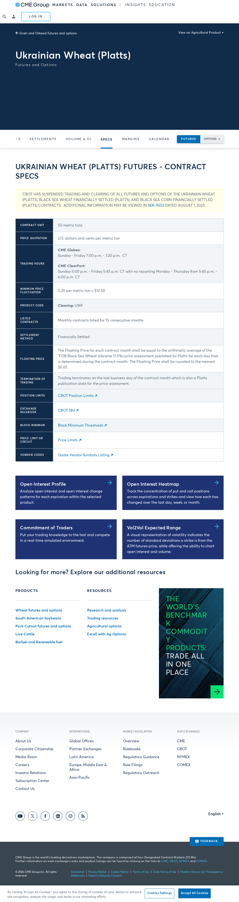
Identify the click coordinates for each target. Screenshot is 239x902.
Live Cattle (25, 634)
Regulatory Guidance (141, 757)
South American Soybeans (38, 618)
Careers (22, 765)
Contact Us (25, 789)
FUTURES (188, 139)
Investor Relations (30, 773)
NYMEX (183, 757)
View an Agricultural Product (199, 32)
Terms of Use (141, 872)
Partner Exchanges (85, 749)
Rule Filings (132, 765)
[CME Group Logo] (32, 5)
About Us (23, 741)
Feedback (209, 841)
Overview (131, 741)
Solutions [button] (103, 5)
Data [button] (82, 5)
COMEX (184, 765)
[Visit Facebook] (45, 816)
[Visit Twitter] (32, 816)
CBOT (182, 749)
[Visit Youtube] (20, 816)
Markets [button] (62, 5)
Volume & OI (78, 139)
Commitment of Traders (46, 528)
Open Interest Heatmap (153, 484)
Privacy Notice (97, 872)
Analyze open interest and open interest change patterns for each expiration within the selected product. (61, 496)
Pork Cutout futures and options (43, 626)
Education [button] (162, 5)
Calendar (159, 139)
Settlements (43, 139)
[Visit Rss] (83, 816)
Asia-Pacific (79, 777)
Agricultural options (104, 626)
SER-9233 (156, 205)
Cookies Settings (159, 893)
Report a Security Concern (105, 875)
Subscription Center (32, 781)
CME (181, 741)
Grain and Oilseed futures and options (48, 33)
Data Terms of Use (164, 872)
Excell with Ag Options (106, 634)
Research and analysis (106, 610)
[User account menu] (14, 16)
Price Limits (68, 440)
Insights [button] (135, 5)
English (214, 814)
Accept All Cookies (194, 893)
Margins (131, 139)
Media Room (26, 757)
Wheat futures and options (38, 610)
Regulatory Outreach (141, 773)
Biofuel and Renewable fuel (38, 642)
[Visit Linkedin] (58, 816)
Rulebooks (132, 749)
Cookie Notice (120, 872)
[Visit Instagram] (70, 816)
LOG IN (35, 16)
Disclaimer (77, 872)
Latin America (81, 757)
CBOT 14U (66, 410)
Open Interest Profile (43, 484)
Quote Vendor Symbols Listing (83, 455)
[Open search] (4, 16)
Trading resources (102, 618)
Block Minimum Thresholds (80, 425)
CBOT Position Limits (76, 396)
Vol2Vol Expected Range (154, 528)
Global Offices (81, 741)
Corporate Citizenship (34, 749)
